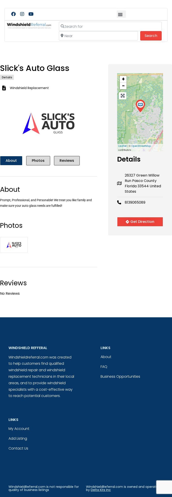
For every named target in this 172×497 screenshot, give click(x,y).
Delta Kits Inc (101, 490)
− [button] (123, 86)
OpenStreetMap (141, 146)
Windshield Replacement (29, 88)
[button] (121, 14)
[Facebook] (13, 14)
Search (153, 35)
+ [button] (123, 79)
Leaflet (122, 146)
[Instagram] (22, 14)
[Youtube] (31, 14)
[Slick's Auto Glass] (140, 106)
